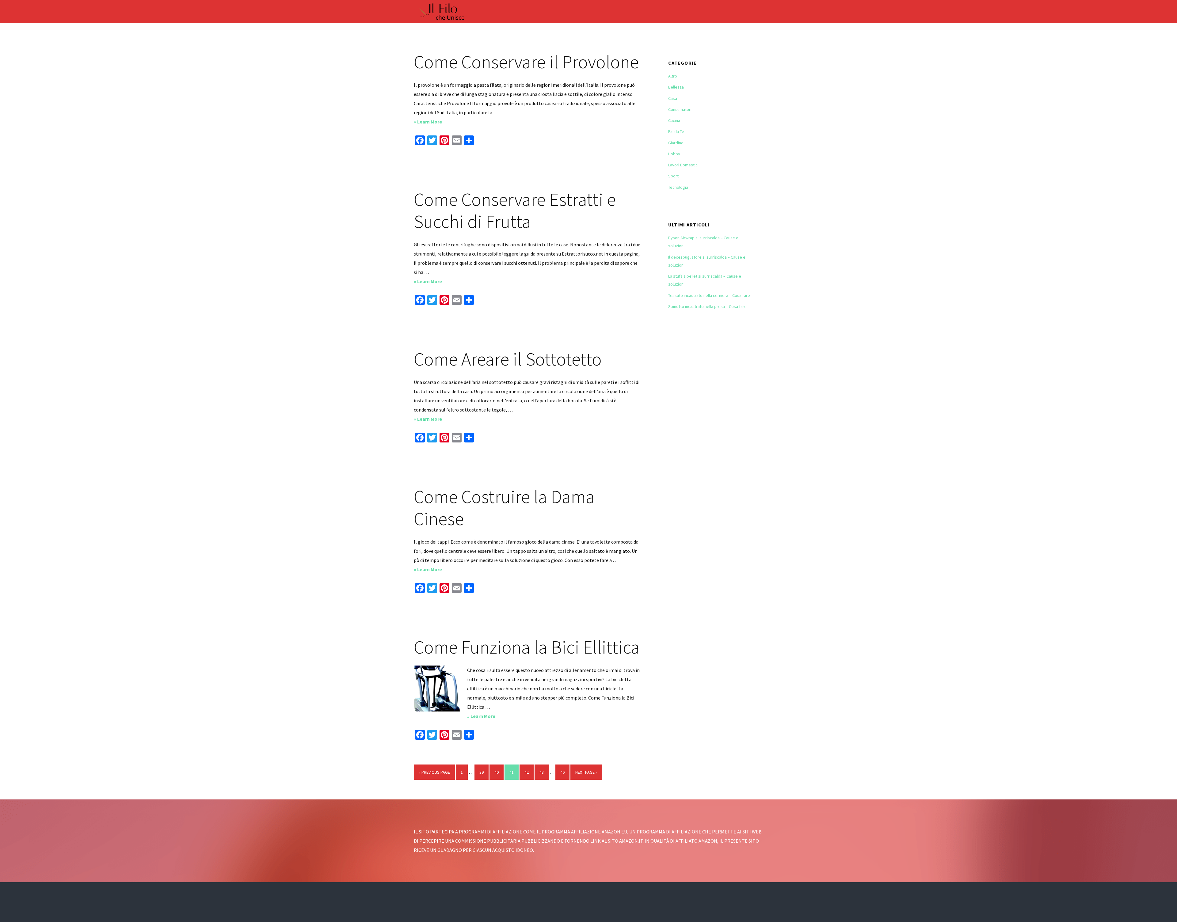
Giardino (676, 143)
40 (499, 772)
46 (564, 772)
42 (529, 772)
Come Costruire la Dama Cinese (504, 507)
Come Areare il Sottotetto (508, 358)
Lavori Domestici (683, 165)
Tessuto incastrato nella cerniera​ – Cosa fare (709, 295)
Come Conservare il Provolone (526, 61)
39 (484, 772)
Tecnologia (678, 187)
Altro (672, 76)
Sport (673, 176)
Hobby (674, 154)
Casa (672, 98)
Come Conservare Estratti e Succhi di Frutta (515, 210)
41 (514, 772)
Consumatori (679, 109)
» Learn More (440, 122)
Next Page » (586, 774)
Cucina (674, 120)
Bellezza (676, 87)
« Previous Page (434, 774)
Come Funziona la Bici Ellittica (527, 647)
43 (544, 772)
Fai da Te (676, 131)
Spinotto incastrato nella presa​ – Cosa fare (707, 306)
